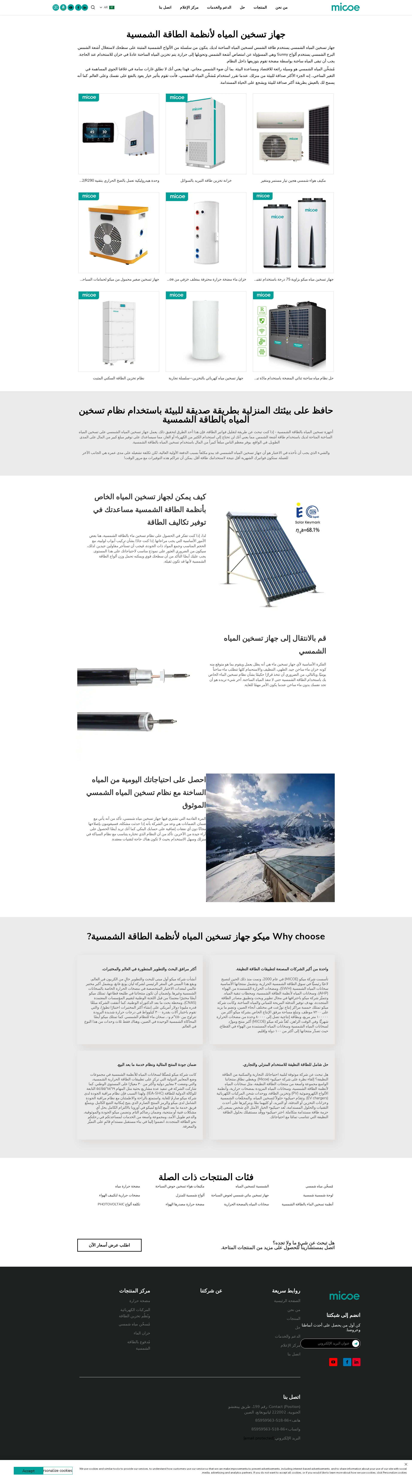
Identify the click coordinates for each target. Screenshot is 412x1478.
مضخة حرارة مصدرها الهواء (185, 1204)
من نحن (282, 7)
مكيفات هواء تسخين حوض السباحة (179, 1186)
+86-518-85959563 (273, 1420)
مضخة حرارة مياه (127, 1186)
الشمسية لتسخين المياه (252, 1186)
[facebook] (78, 7)
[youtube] (71, 7)
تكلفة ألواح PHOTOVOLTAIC (119, 1204)
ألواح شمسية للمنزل (190, 1195)
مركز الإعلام (189, 7)
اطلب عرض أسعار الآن (109, 1245)
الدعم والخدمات (219, 7)
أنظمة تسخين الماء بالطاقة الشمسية (307, 1204)
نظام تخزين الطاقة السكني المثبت (118, 378)
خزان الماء (142, 1333)
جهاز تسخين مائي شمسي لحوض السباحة (240, 1195)
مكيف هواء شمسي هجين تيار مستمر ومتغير (293, 180)
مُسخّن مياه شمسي (319, 1186)
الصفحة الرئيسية (287, 1300)
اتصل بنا (165, 7)
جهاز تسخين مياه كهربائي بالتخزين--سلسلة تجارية (206, 378)
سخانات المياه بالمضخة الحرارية (246, 1204)
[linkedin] (85, 7)
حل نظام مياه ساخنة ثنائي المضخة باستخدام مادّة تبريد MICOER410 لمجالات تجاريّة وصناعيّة (264, 378)
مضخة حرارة (139, 1300)
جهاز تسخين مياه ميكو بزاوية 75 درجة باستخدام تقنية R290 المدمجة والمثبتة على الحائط (267, 279)
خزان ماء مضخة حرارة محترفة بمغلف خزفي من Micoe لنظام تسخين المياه (190, 279)
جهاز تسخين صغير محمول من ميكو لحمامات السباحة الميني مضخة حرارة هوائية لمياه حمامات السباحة (83, 279)
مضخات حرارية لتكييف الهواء (119, 1195)
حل (242, 7)
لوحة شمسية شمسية (318, 1195)
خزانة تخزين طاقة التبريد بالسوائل (206, 180)
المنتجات (260, 7)
